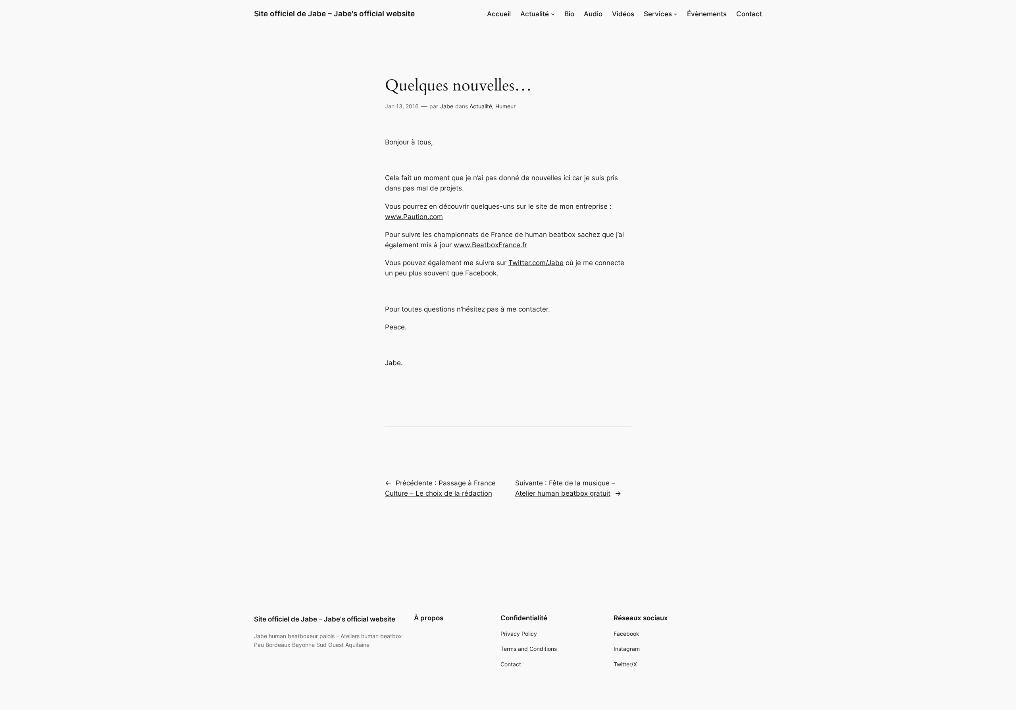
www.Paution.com (414, 217)
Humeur (505, 106)
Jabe (446, 106)
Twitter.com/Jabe (536, 263)
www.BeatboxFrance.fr (490, 245)
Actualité (481, 106)
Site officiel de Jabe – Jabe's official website (334, 13)
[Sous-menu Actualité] (553, 14)
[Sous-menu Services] (675, 14)
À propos (428, 618)
